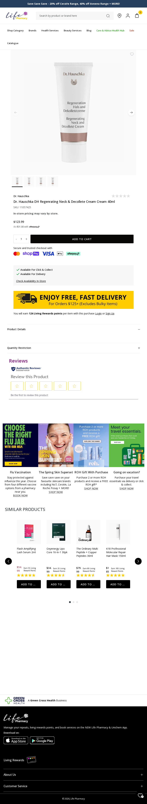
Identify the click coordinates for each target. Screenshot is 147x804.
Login (98, 313)
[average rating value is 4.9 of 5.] (26, 575)
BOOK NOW (20, 495)
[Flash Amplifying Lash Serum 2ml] (29, 532)
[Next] (131, 112)
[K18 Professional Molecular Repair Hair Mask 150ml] (118, 532)
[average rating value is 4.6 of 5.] (86, 575)
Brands (32, 30)
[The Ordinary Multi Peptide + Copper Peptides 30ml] (88, 532)
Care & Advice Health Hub (110, 30)
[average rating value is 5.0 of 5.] (115, 575)
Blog (89, 30)
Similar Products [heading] (25, 509)
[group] (29, 554)
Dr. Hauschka (21, 196)
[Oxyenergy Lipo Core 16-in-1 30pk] (59, 532)
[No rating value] (121, 196)
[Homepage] (16, 16)
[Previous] (8, 561)
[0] (137, 15)
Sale (131, 30)
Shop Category (15, 30)
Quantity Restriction (19, 348)
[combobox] (75, 16)
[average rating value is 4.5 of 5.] (56, 575)
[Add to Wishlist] (132, 54)
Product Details (16, 329)
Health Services (50, 30)
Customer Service (15, 786)
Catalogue (12, 43)
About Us (10, 775)
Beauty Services (73, 30)
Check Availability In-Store (31, 281)
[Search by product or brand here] (108, 16)
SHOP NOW (56, 492)
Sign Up (110, 313)
